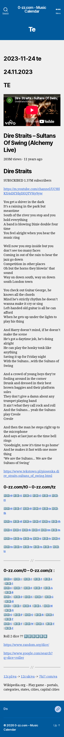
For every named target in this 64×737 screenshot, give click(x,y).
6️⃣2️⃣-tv (17, 546)
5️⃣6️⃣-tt (56, 538)
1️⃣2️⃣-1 (18, 579)
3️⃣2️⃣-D (18, 596)
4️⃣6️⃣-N (9, 610)
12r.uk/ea (28, 677)
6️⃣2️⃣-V (18, 623)
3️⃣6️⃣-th (55, 521)
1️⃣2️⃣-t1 (17, 495)
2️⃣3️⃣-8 (28, 587)
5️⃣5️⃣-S (50, 614)
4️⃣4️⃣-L (37, 605)
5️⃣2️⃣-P (18, 614)
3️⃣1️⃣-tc (8, 521)
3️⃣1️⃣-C (8, 596)
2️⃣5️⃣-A (48, 587)
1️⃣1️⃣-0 (8, 579)
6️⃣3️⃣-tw (28, 546)
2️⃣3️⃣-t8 (27, 508)
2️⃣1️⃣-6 (8, 587)
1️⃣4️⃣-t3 (36, 495)
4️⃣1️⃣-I (7, 605)
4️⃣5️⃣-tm (45, 530)
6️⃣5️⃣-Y (50, 623)
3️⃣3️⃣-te (27, 521)
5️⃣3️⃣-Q (29, 614)
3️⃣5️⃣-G (49, 596)
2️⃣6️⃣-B (9, 592)
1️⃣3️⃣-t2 (27, 495)
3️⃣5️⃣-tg (46, 521)
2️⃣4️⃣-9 (38, 587)
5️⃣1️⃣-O (8, 614)
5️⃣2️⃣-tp (17, 538)
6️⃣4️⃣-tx (37, 546)
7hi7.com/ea (48, 677)
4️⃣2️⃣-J (17, 605)
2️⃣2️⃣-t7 (17, 508)
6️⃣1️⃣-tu (8, 546)
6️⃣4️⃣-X (40, 623)
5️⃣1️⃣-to (8, 538)
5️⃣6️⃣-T (9, 619)
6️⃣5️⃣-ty (47, 546)
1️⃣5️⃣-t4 (46, 495)
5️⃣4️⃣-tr (37, 538)
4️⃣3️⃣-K (27, 605)
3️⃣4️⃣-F (39, 596)
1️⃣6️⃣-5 (9, 583)
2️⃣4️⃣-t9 (36, 508)
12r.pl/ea (10, 677)
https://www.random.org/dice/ (26, 645)
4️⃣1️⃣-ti (8, 530)
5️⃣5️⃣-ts (46, 538)
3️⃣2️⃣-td (17, 521)
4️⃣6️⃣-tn (55, 530)
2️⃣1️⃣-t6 (8, 508)
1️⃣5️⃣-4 (48, 579)
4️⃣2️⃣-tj (17, 530)
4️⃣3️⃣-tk (26, 530)
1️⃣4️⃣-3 (38, 579)
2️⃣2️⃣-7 (18, 587)
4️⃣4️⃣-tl (35, 530)
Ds (5, 709)
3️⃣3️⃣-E (28, 596)
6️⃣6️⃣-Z (9, 628)
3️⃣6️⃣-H (9, 601)
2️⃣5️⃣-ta (46, 508)
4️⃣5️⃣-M (48, 605)
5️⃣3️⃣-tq (27, 538)
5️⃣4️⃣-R (39, 614)
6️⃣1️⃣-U (8, 623)
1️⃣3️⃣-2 (28, 579)
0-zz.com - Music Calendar (32, 9)
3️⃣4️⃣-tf (36, 521)
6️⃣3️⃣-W (29, 623)
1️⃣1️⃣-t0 (8, 495)
